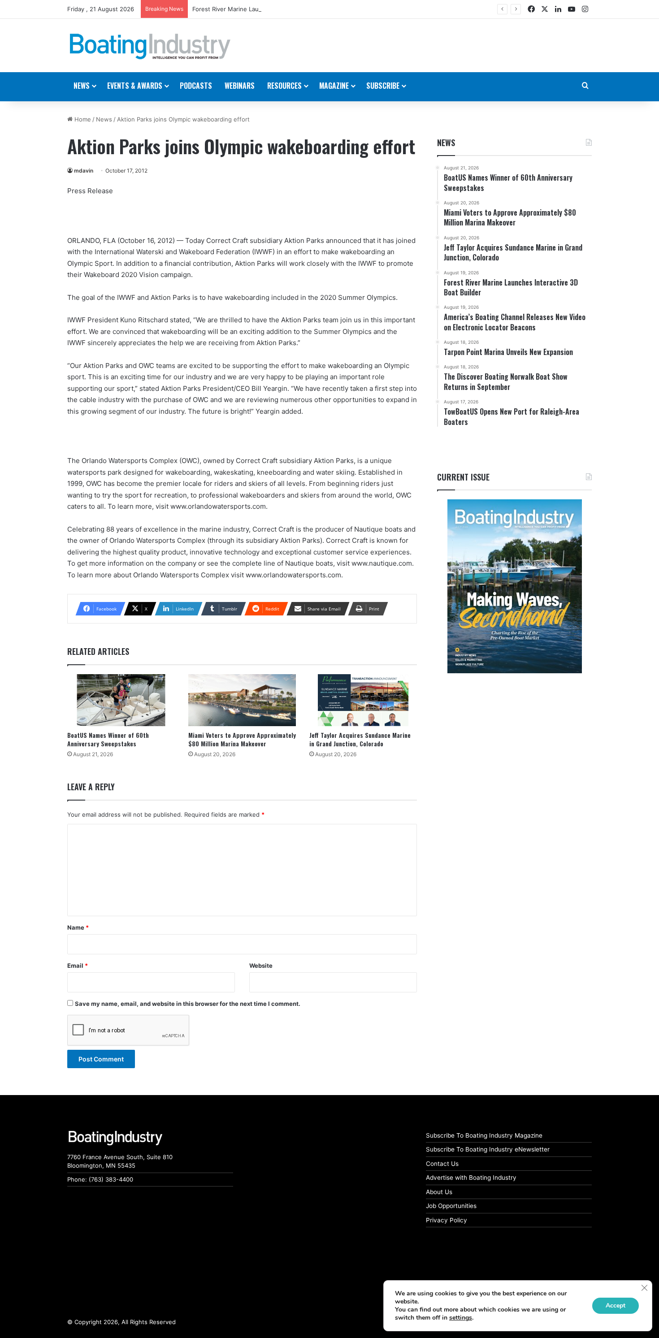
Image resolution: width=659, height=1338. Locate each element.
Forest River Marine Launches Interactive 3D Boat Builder (272, 9)
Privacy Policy (446, 1220)
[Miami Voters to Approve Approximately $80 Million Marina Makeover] (242, 700)
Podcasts (196, 85)
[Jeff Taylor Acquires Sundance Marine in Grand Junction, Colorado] (363, 700)
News (104, 119)
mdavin (83, 170)
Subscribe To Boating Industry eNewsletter (488, 1149)
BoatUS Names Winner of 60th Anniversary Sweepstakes (108, 739)
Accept (615, 1305)
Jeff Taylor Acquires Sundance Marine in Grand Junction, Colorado (360, 739)
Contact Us (442, 1163)
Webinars (240, 85)
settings (460, 1318)
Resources (284, 85)
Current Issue (463, 477)
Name (78, 927)
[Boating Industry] (150, 46)
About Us (439, 1191)
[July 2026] (514, 586)
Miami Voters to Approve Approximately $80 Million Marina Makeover (242, 739)
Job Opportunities (451, 1205)
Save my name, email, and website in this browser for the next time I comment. (187, 1003)
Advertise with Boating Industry (471, 1177)
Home (82, 119)
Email (77, 965)
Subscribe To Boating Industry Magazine (484, 1135)
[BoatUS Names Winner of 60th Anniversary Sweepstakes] (121, 700)
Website (261, 965)
